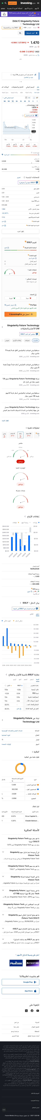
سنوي (37, 614)
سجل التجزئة (5, 92)
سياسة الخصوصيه (35, 1100)
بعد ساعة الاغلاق (33, 55)
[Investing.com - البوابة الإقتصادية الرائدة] (28, 3)
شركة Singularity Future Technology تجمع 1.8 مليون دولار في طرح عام (21, 380)
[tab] (28, 435)
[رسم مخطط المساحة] (34, 98)
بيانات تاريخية (14, 92)
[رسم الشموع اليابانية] (37, 98)
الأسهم (37, 9)
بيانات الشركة (28, 92)
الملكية (36, 751)
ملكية (21, 92)
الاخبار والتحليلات (17, 87)
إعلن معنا (16, 1027)
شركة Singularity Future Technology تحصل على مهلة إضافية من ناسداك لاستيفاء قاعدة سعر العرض (21, 408)
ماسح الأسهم (29, 9)
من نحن (16, 1022)
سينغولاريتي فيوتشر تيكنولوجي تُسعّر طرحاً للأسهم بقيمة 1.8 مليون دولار (22, 394)
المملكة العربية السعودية (14, 9)
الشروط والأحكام (35, 1093)
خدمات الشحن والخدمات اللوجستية (12, 731)
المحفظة (37, 1031)
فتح (18, 708)
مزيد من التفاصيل (28, 77)
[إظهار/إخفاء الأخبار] (26, 98)
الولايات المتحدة (6, 744)
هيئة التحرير (15, 1036)
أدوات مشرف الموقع (33, 1036)
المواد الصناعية (6, 735)
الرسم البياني (30, 87)
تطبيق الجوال (35, 1027)
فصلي (31, 614)
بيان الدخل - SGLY (31, 602)
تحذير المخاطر (35, 1107)
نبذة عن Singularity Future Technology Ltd (26, 720)
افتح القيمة (6, 155)
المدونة (37, 1022)
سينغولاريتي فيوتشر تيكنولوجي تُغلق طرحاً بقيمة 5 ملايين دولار (22, 351)
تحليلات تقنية (33, 427)
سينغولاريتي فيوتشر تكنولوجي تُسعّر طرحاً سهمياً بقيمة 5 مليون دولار (21, 366)
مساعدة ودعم (15, 1031)
